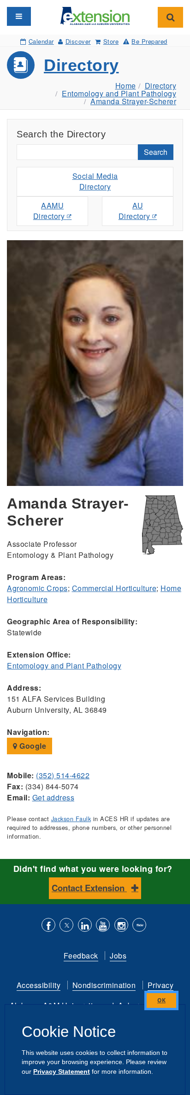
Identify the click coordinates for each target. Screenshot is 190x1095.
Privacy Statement (61, 1071)
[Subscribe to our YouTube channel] (103, 926)
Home (125, 85)
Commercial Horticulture (114, 588)
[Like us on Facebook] (48, 926)
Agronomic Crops (37, 588)
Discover (78, 41)
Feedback (81, 955)
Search (155, 152)
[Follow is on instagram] (121, 926)
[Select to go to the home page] (95, 15)
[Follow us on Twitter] (66, 926)
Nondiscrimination (104, 985)
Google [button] (32, 745)
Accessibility (39, 985)
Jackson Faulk (71, 818)
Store (111, 41)
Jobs (118, 955)
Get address (53, 797)
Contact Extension (89, 888)
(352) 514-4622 (62, 775)
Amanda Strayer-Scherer (133, 101)
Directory (81, 65)
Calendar (41, 41)
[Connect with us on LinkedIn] (85, 926)
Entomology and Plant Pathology (119, 93)
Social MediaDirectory (95, 181)
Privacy (161, 985)
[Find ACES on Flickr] (139, 926)
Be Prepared (149, 41)
